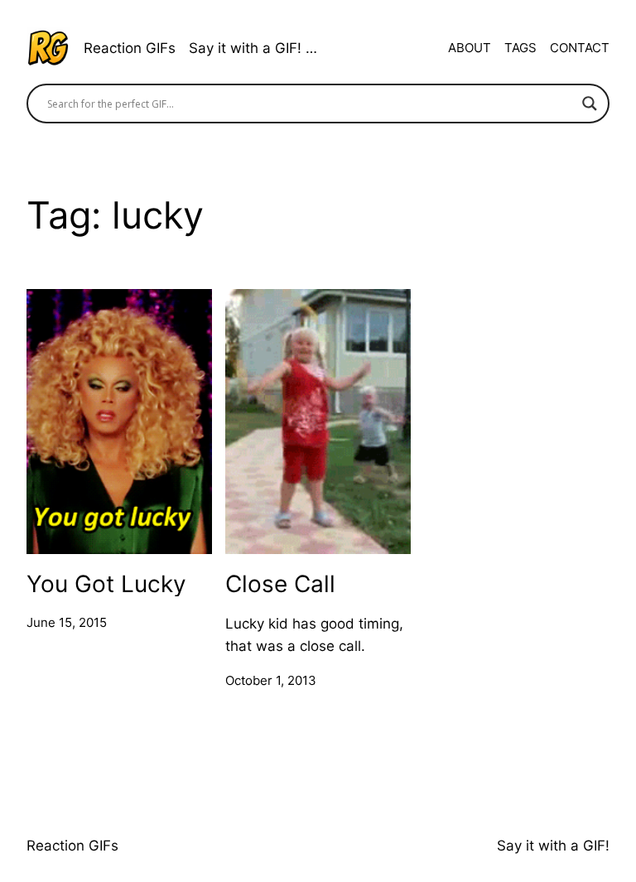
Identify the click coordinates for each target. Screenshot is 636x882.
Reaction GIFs (130, 48)
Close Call (280, 583)
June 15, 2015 (66, 622)
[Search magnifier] (589, 103)
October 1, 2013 (270, 680)
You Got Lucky (106, 583)
